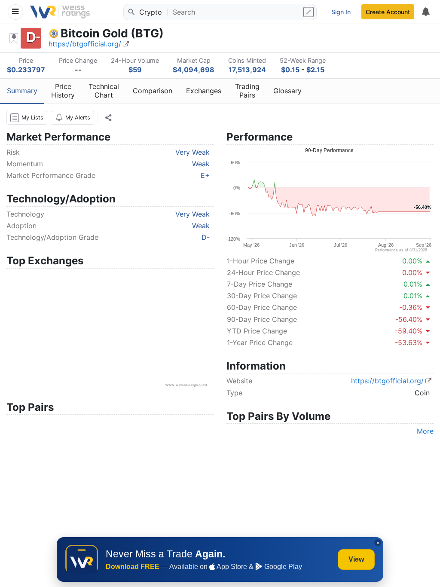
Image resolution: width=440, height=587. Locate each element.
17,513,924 (247, 69)
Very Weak (192, 152)
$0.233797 (26, 69)
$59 (135, 69)
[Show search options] (309, 12)
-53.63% (408, 342)
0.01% (412, 284)
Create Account (388, 11)
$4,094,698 (193, 69)
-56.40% (408, 319)
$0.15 (290, 69)
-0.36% (410, 307)
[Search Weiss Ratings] (131, 12)
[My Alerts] (425, 12)
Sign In (341, 11)
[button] (26, 118)
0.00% (412, 261)
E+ (205, 175)
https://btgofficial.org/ (85, 44)
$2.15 (315, 69)
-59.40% (408, 331)
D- (206, 237)
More (425, 431)
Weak (201, 163)
